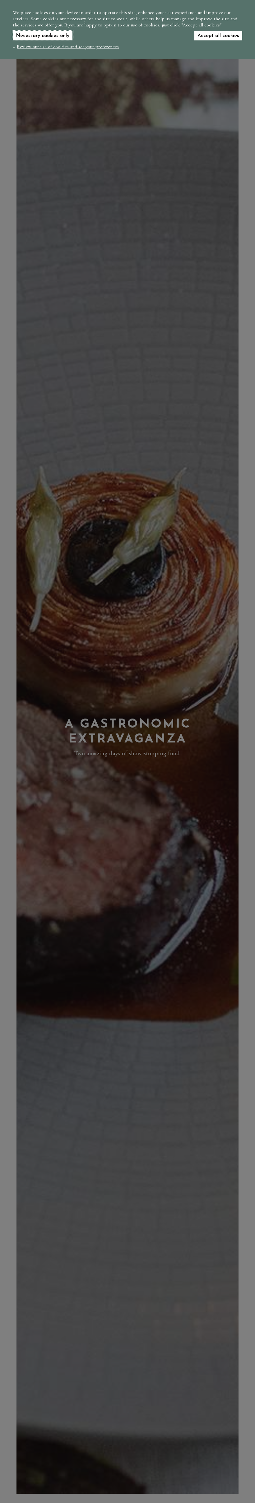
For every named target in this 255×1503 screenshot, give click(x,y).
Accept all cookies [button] (218, 35)
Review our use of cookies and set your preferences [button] (68, 47)
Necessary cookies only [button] (42, 35)
